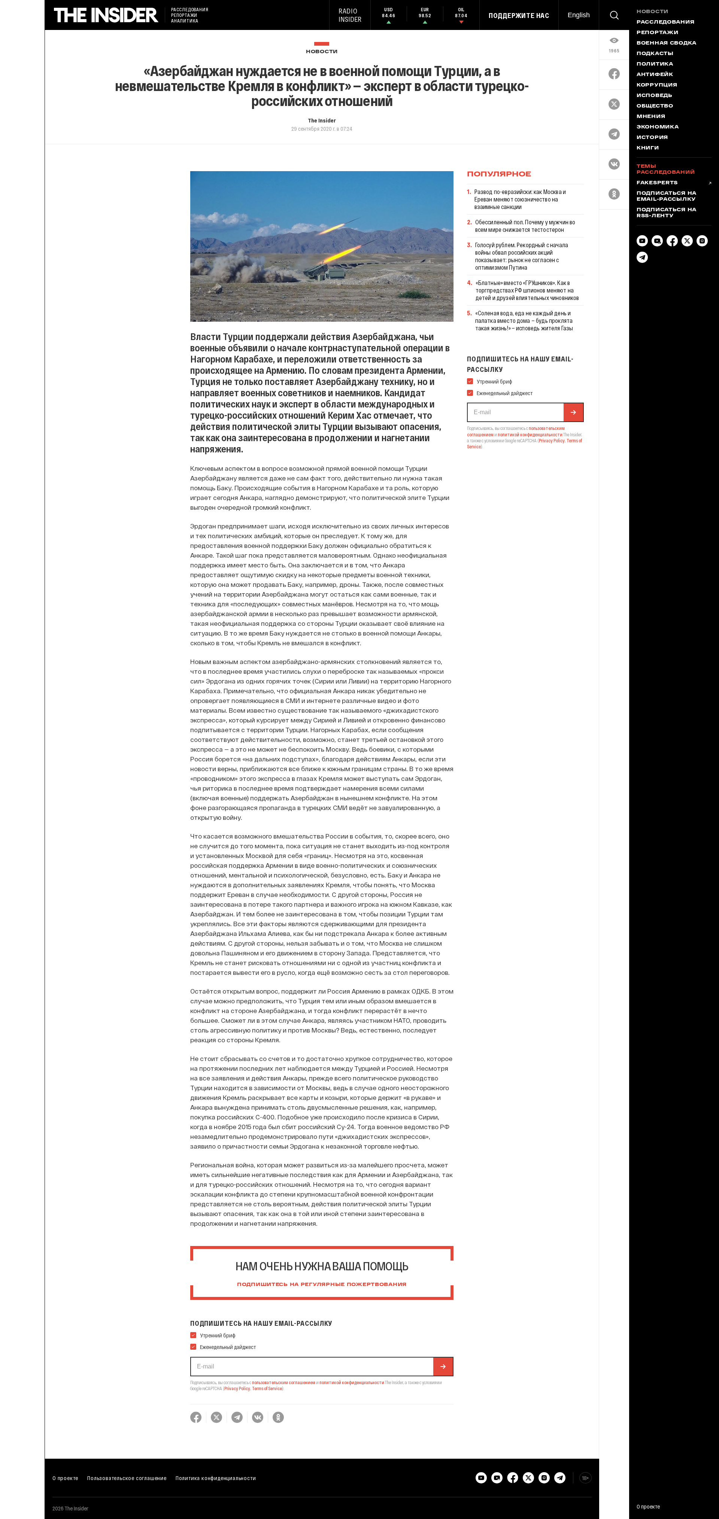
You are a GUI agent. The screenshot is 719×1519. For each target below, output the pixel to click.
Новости (322, 52)
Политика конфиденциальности (216, 1477)
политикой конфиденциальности (351, 1382)
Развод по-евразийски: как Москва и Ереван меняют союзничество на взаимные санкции (520, 199)
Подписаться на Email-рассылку (667, 196)
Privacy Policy (237, 1388)
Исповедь (655, 96)
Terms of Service (267, 1388)
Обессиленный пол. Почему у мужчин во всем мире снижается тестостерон (525, 225)
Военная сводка (667, 43)
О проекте (65, 1477)
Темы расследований (666, 169)
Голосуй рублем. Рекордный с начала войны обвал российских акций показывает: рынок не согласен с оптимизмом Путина (521, 256)
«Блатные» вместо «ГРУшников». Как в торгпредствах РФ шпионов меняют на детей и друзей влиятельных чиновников (527, 290)
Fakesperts (657, 183)
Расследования (665, 22)
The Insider (322, 120)
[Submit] (443, 1367)
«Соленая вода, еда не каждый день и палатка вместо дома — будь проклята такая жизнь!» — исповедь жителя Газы (524, 320)
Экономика (658, 127)
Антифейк (655, 75)
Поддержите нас (519, 15)
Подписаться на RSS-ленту (667, 213)
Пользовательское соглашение (127, 1477)
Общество (655, 106)
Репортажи (657, 33)
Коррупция (657, 85)
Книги (648, 148)
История (652, 138)
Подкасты (655, 54)
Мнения (651, 117)
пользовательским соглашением (283, 1382)
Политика (655, 64)
